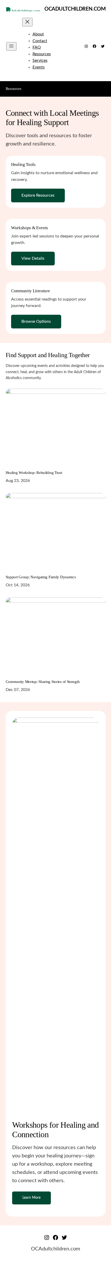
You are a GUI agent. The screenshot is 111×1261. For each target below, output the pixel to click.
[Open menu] (11, 46)
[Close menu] (27, 22)
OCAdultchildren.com (75, 9)
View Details (32, 258)
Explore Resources (37, 195)
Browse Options (36, 321)
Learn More (31, 1198)
